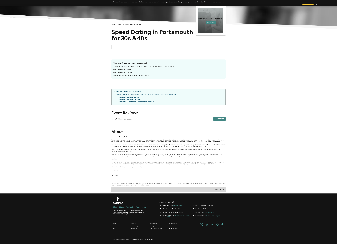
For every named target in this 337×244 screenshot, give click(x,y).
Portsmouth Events (129, 24)
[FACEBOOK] (222, 225)
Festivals (130, 207)
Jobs (132, 231)
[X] (201, 225)
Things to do (141, 207)
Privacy (114, 228)
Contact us (134, 228)
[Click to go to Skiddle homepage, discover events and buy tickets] (118, 200)
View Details (211, 22)
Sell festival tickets (173, 228)
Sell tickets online (172, 223)
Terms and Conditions (118, 226)
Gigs (115, 207)
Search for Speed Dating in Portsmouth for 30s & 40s (130, 75)
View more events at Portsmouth (123, 72)
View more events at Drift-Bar (123, 69)
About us (133, 223)
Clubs (121, 207)
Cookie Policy (116, 231)
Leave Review (219, 119)
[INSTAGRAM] (217, 225)
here (209, 2)
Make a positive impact (212, 216)
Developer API (153, 226)
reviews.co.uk (177, 205)
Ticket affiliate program (156, 228)
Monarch (139, 24)
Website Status (154, 223)
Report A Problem (219, 189)
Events (119, 24)
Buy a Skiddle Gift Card (174, 231)
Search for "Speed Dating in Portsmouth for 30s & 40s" (136, 101)
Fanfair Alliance (208, 212)
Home (113, 24)
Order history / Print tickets (138, 226)
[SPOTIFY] (207, 225)
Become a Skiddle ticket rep (157, 231)
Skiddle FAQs (171, 226)
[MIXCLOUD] (212, 225)
